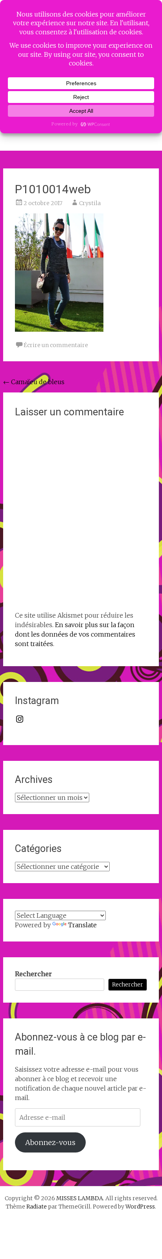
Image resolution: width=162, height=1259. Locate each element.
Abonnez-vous (50, 1142)
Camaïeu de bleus (33, 382)
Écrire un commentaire (56, 345)
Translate (82, 925)
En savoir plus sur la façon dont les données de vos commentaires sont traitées (75, 634)
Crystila (90, 203)
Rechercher (33, 974)
